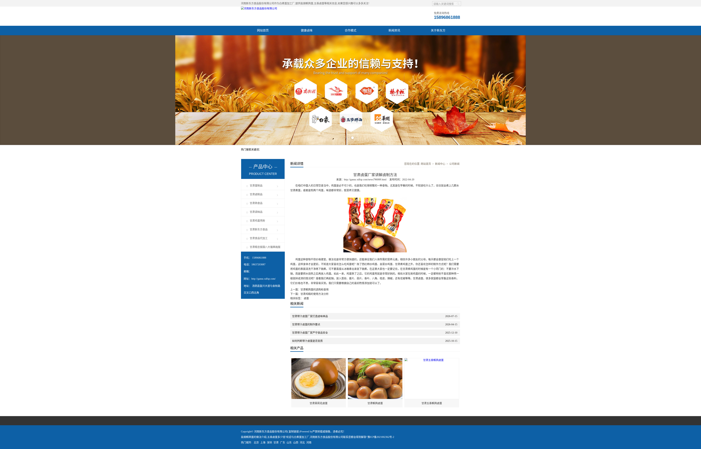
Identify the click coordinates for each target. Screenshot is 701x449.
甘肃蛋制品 (256, 185)
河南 (308, 442)
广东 (282, 442)
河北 (302, 442)
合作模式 (350, 30)
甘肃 (276, 442)
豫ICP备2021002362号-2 (380, 437)
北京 (256, 442)
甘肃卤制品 (256, 194)
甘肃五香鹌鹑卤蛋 (432, 403)
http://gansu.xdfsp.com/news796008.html (365, 179)
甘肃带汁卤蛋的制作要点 (306, 324)
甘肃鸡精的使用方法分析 (314, 294)
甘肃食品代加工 (259, 238)
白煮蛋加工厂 (287, 3)
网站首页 (263, 30)
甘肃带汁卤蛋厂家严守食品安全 (310, 332)
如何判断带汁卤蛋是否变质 (307, 341)
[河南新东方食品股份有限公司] (259, 8)
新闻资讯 (394, 30)
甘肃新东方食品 (259, 229)
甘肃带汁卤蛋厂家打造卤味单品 (310, 316)
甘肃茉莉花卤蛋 (318, 403)
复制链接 (294, 431)
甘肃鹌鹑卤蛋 (375, 403)
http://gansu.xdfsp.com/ (263, 278)
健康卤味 (307, 30)
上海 (262, 442)
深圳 (269, 442)
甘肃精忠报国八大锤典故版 (265, 247)
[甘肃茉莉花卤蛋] (318, 360)
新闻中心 (440, 163)
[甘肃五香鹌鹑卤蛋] (432, 360)
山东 (289, 442)
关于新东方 (438, 30)
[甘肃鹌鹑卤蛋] (375, 360)
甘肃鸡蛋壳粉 (257, 220)
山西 (295, 442)
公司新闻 (454, 163)
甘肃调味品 (256, 212)
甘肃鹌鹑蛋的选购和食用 (314, 289)
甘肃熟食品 (256, 203)
